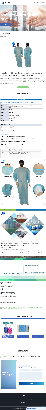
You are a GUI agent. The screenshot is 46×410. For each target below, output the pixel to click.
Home (3, 33)
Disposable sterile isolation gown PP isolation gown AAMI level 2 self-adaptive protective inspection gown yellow (23, 307)
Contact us (23, 402)
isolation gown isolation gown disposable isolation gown (12, 308)
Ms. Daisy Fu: (5, 356)
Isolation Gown (3, 300)
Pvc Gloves (36, 300)
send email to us (24, 87)
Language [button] (42, 2)
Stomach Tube (20, 300)
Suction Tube (9, 300)
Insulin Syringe (26, 300)
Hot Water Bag (41, 300)
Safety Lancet (13, 302)
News (23, 399)
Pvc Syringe (8, 302)
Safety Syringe (3, 302)
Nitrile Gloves (14, 300)
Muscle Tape (31, 300)
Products (8, 33)
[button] (34, 2)
